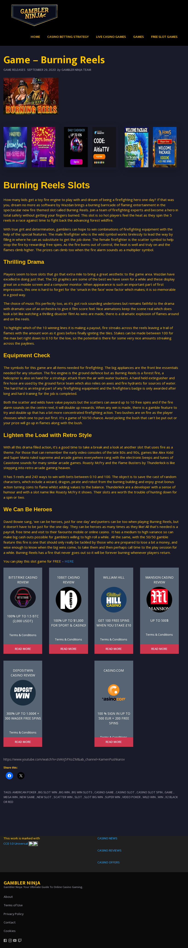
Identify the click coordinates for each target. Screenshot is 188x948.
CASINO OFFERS (108, 862)
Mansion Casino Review (159, 579)
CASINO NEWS (107, 838)
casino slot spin (150, 792)
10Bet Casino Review (68, 579)
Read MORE (23, 649)
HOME (35, 37)
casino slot (125, 792)
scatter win (63, 797)
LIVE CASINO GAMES (111, 37)
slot (78, 797)
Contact (10, 922)
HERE (69, 561)
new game (27, 797)
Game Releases (14, 69)
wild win (149, 797)
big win (64, 792)
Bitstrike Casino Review (22, 579)
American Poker (24, 792)
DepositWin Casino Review (23, 672)
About (8, 897)
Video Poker (131, 797)
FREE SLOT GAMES (164, 37)
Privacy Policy (14, 914)
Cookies (10, 931)
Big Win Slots (82, 792)
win (160, 797)
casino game (104, 792)
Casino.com (114, 670)
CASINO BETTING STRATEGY (68, 37)
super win (112, 797)
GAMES (138, 37)
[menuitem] (35, 36)
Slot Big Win (93, 797)
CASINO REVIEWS (109, 850)
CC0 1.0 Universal (16, 843)
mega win (10, 797)
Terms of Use (13, 905)
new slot (44, 797)
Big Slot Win (47, 792)
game (169, 792)
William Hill (113, 577)
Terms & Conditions (22, 635)
